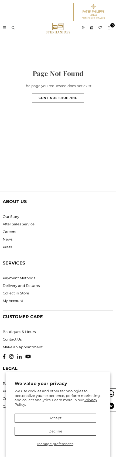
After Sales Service (19, 224)
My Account (13, 300)
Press (7, 247)
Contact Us (12, 339)
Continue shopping (58, 98)
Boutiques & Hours (19, 331)
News (7, 239)
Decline (55, 431)
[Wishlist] (100, 28)
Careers (9, 231)
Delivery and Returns (21, 285)
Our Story (11, 216)
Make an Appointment (23, 347)
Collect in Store (16, 293)
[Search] (13, 28)
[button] (109, 28)
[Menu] (4, 28)
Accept (55, 418)
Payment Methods (19, 278)
